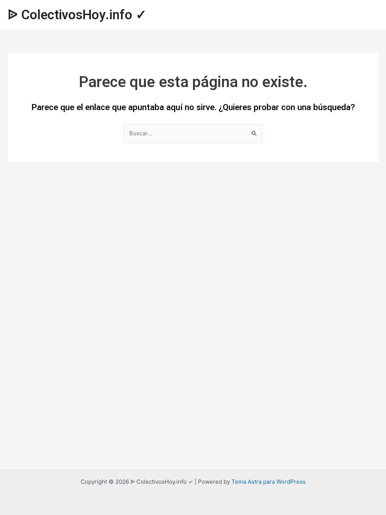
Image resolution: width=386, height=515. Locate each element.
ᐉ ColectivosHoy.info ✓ (77, 15)
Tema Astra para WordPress (268, 481)
